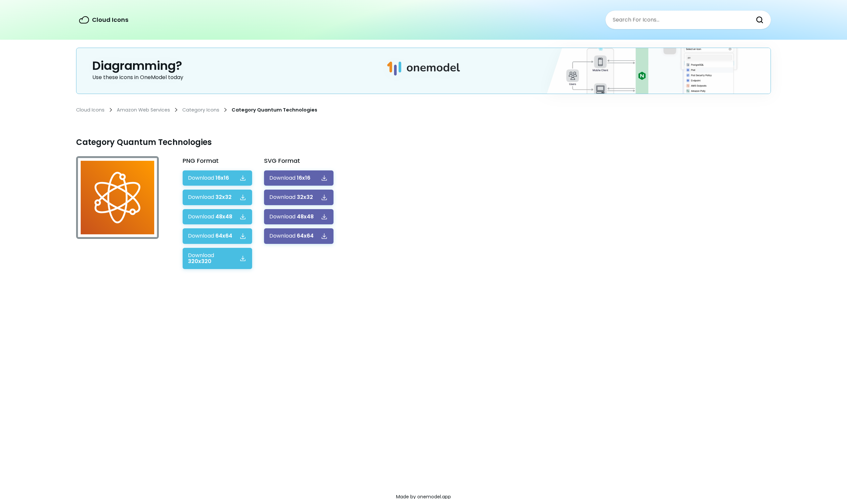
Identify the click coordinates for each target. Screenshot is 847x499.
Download (208, 178)
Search (760, 20)
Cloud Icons (110, 20)
